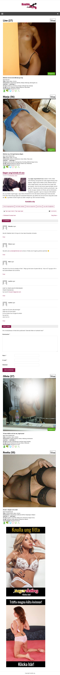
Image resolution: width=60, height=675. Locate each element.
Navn (4, 355)
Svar (4, 237)
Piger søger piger (19, 211)
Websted (4, 365)
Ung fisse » (54, 215)
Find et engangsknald (8, 206)
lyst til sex (39, 206)
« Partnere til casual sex (9, 215)
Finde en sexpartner (30, 206)
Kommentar (6, 334)
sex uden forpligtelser (48, 206)
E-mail (4, 360)
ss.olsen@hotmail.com (15, 251)
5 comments (53, 211)
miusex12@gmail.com (15, 292)
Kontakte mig (30, 201)
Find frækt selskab (19, 206)
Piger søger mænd (9, 211)
